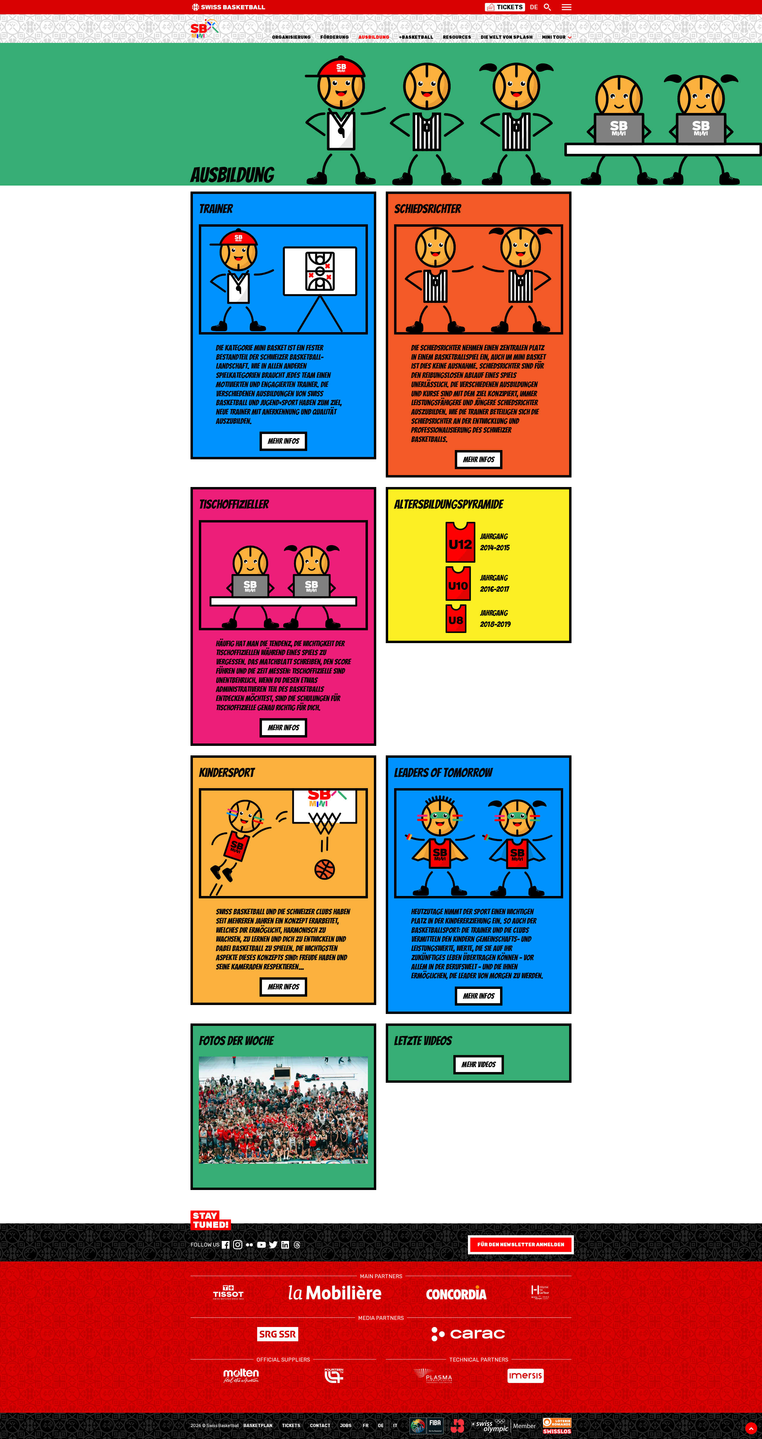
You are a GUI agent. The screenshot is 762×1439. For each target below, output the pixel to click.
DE (381, 1425)
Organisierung (291, 37)
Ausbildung (373, 37)
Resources (457, 37)
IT (395, 1425)
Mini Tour (554, 37)
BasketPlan (257, 1425)
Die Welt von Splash (507, 37)
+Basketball (416, 37)
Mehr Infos (283, 441)
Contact (320, 1425)
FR (365, 1425)
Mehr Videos (478, 1064)
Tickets (291, 1425)
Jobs (346, 1425)
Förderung (334, 37)
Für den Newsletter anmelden (520, 1244)
